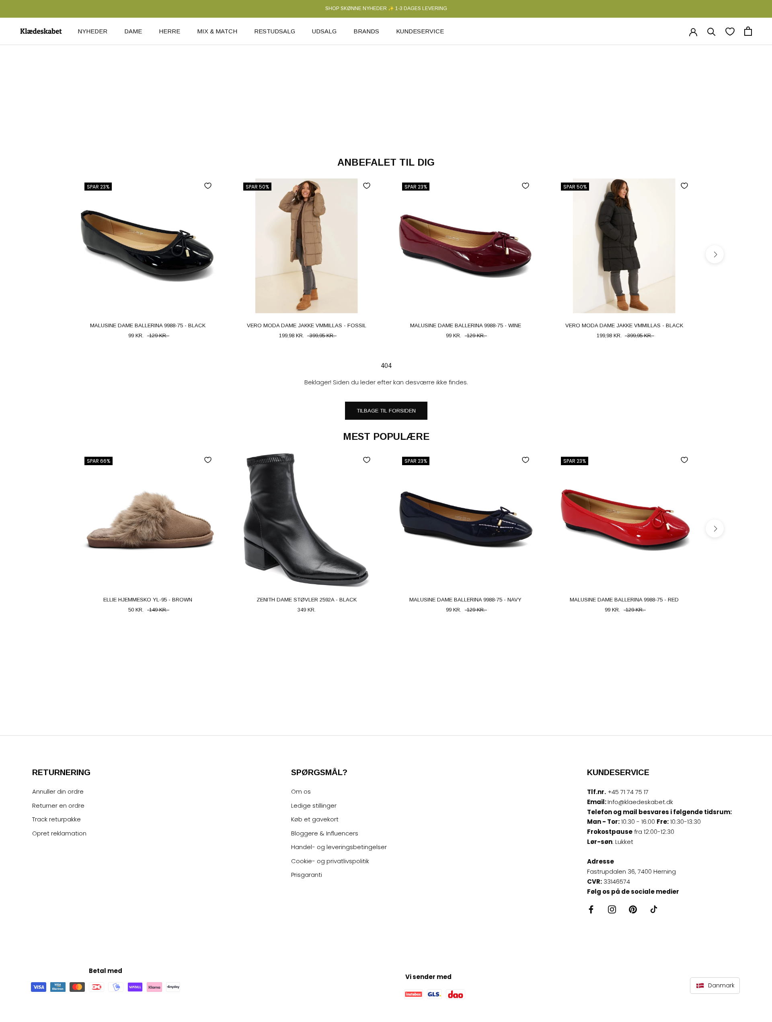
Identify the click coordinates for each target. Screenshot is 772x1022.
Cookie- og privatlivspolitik (330, 861)
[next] (715, 254)
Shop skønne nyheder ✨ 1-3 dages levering (386, 8)
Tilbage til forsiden (386, 411)
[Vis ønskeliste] (730, 31)
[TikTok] (654, 909)
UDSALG (324, 30)
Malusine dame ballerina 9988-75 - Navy (465, 600)
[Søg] (711, 31)
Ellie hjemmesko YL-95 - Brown (147, 600)
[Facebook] (591, 909)
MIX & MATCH (217, 30)
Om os (301, 791)
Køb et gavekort (315, 819)
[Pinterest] (633, 909)
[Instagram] (612, 909)
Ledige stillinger (314, 805)
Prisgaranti (306, 874)
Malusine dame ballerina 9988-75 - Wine (465, 325)
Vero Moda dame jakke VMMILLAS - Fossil (306, 325)
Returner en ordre (58, 805)
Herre (169, 30)
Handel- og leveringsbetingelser (339, 847)
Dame (133, 30)
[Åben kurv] (748, 31)
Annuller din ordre (58, 791)
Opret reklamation (59, 833)
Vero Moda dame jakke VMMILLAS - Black (624, 325)
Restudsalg (274, 30)
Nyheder (92, 30)
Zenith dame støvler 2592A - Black (307, 600)
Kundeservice (420, 30)
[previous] (57, 254)
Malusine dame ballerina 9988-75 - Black (147, 325)
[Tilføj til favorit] (208, 186)
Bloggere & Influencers (324, 833)
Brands (366, 30)
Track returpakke (56, 819)
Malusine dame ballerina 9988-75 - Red (624, 600)
